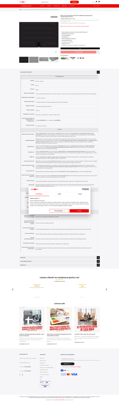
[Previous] (21, 34)
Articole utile (43, 360)
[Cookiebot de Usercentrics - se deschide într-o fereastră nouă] (83, 189)
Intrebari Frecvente (44, 365)
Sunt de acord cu (71, 367)
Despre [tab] (80, 193)
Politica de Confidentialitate (46, 367)
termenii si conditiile (76, 367)
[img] (59, 280)
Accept (79, 211)
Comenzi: (25, 367)
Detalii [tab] (59, 193)
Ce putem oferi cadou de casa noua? (84, 334)
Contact (72, 6)
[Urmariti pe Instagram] (22, 375)
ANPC (41, 377)
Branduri (65, 6)
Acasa (42, 6)
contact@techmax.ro (25, 362)
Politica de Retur (44, 372)
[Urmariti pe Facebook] (19, 375)
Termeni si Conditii (44, 374)
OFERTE (49, 6)
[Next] (56, 34)
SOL (41, 379)
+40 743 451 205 (96, 5)
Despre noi (57, 6)
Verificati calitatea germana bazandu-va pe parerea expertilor (31, 334)
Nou (80, 48)
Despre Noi (42, 363)
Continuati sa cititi (24, 344)
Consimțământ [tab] (38, 193)
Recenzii (42, 358)
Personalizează (58, 211)
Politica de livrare (44, 370)
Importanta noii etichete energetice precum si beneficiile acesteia (59, 334)
